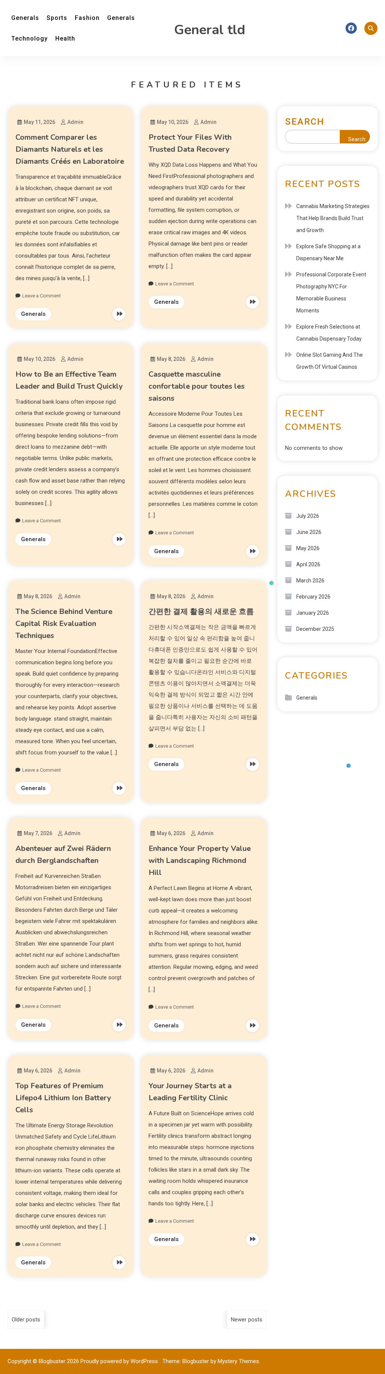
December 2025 (315, 629)
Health (65, 38)
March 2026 (310, 581)
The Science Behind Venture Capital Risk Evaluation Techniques (63, 623)
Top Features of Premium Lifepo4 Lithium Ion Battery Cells (63, 1098)
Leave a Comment (41, 296)
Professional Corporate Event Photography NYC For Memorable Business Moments (331, 292)
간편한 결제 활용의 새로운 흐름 (201, 611)
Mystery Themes (238, 1361)
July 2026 (307, 516)
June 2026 (308, 532)
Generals (25, 17)
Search (304, 121)
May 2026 (308, 548)
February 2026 (313, 597)
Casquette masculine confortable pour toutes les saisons (197, 386)
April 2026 (308, 564)
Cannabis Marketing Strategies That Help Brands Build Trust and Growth (333, 218)
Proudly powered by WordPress (119, 1361)
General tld (209, 30)
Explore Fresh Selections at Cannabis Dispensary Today (329, 333)
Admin (75, 122)
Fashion (87, 17)
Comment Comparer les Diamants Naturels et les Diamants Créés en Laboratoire (69, 149)
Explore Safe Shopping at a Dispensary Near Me (328, 252)
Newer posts (246, 1319)
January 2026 (312, 613)
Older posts (26, 1319)
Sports (57, 17)
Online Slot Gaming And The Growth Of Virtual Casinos (329, 361)
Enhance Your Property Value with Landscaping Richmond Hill (200, 860)
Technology (29, 38)
